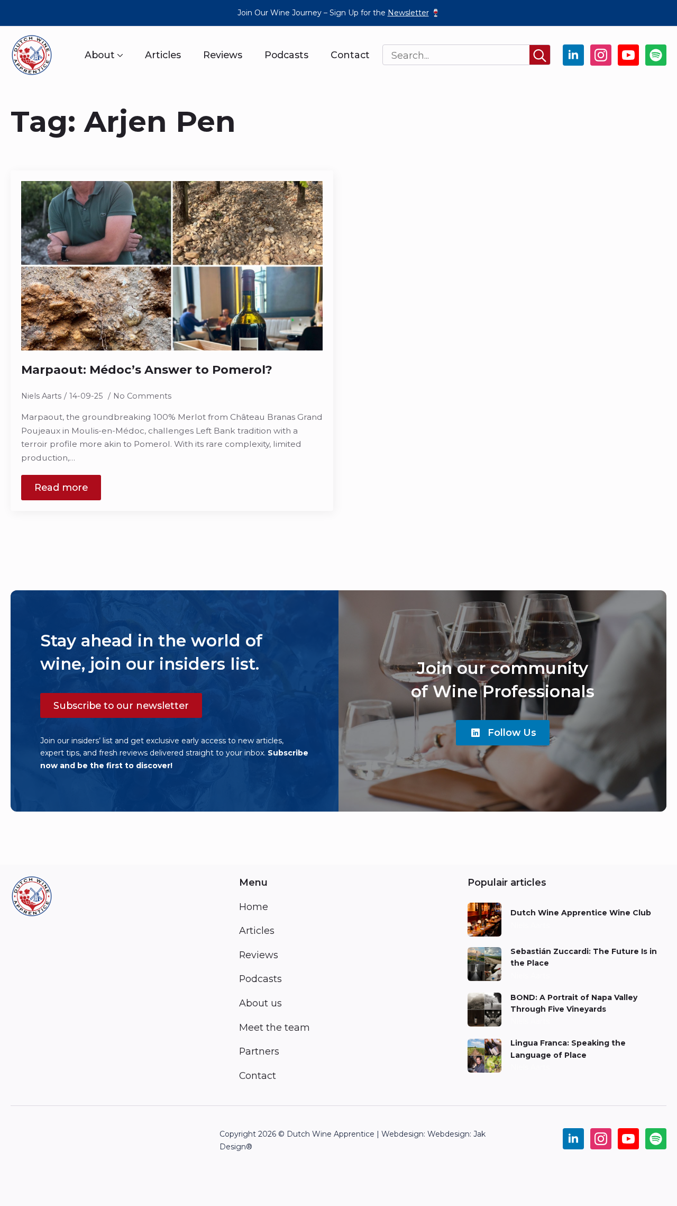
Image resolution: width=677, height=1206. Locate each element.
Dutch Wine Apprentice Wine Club (580, 912)
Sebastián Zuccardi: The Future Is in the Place (583, 957)
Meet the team (274, 1027)
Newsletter (408, 12)
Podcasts (286, 55)
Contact (350, 55)
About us (260, 1003)
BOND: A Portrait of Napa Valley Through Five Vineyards (573, 1003)
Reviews (222, 55)
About (100, 55)
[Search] (539, 55)
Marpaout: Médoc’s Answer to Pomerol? (146, 369)
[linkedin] (573, 55)
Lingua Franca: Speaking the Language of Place (568, 1048)
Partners (259, 1051)
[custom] (655, 55)
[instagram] (600, 55)
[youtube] (628, 55)
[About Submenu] (119, 55)
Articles (163, 55)
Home (253, 906)
